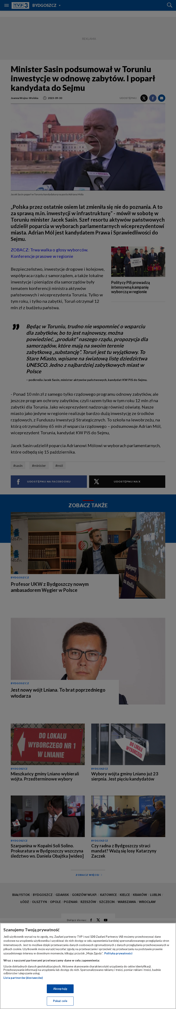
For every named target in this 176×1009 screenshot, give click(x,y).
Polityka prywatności (118, 953)
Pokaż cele (60, 1001)
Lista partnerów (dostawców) (23, 977)
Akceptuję (60, 988)
